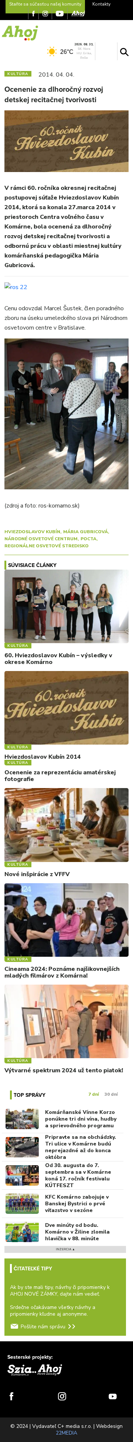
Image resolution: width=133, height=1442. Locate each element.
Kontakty (101, 4)
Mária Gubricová (85, 532)
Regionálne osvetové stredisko (46, 546)
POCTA (88, 539)
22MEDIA (66, 1432)
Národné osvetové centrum (41, 539)
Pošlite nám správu (43, 1326)
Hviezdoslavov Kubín (32, 532)
